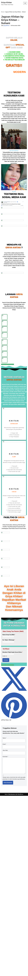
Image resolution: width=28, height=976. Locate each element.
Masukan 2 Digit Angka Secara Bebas (12, 652)
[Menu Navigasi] (25, 3)
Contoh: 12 (4, 656)
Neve (6, 794)
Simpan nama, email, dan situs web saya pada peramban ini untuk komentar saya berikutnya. (14, 778)
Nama (4, 738)
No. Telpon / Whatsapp (8, 640)
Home (2, 11)
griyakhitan (6, 25)
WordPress (20, 794)
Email (4, 744)
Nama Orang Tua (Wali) (8, 634)
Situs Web (5, 750)
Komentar (5, 756)
